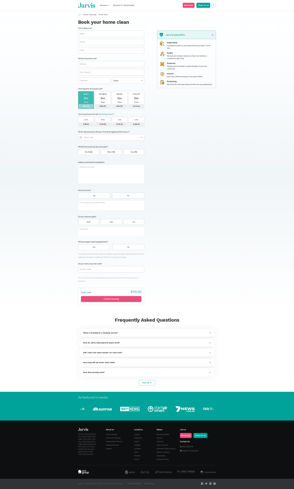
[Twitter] (206, 483)
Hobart (136, 441)
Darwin (136, 459)
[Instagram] (214, 483)
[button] (104, 5)
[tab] (86, 100)
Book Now (103, 14)
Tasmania (160, 441)
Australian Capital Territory (166, 448)
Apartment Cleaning (113, 438)
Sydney (137, 434)
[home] (86, 5)
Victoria (159, 438)
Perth (136, 452)
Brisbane (137, 456)
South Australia (162, 445)
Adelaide (137, 445)
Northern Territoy (163, 459)
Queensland (161, 456)
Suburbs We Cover (112, 445)
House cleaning (89, 14)
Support (109, 448)
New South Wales (163, 434)
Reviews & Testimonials (123, 5)
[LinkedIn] (210, 483)
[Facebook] (202, 483)
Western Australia (163, 452)
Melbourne (138, 438)
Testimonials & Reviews (114, 441)
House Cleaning (111, 434)
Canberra (137, 448)
